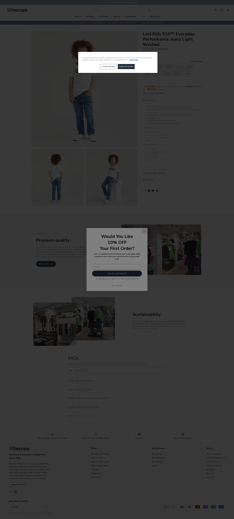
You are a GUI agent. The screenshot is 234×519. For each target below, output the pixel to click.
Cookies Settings (108, 66)
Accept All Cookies (126, 66)
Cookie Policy (133, 60)
